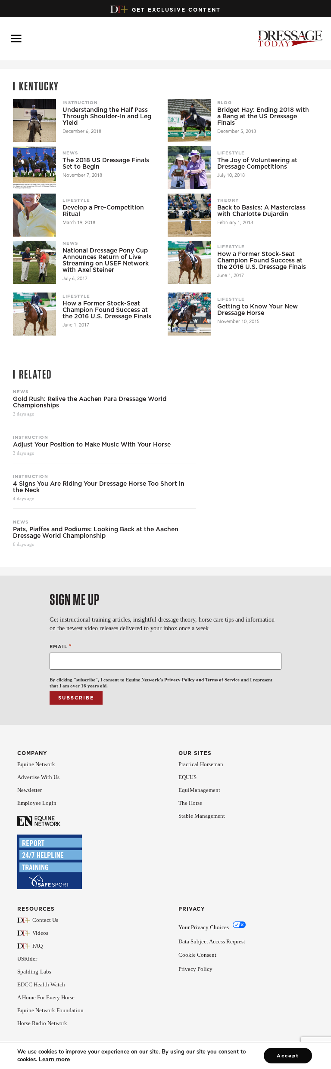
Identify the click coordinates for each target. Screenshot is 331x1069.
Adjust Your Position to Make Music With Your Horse (92, 444)
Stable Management (201, 816)
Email (61, 646)
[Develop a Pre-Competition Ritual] (34, 215)
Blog (224, 102)
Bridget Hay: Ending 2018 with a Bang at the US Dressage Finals (263, 116)
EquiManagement (199, 790)
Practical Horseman (200, 764)
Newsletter (29, 790)
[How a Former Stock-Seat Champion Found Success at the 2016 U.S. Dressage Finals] (189, 262)
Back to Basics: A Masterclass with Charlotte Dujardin (261, 210)
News (70, 153)
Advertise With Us (38, 777)
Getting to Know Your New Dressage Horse (257, 309)
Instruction (80, 102)
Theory (228, 200)
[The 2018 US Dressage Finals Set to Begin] (34, 167)
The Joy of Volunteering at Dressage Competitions (257, 163)
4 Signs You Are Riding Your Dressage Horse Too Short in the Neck (98, 487)
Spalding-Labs (34, 971)
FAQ (37, 946)
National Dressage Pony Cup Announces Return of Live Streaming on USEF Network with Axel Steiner (105, 260)
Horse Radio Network (42, 1023)
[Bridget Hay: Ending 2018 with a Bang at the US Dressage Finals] (189, 120)
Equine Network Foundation (50, 1010)
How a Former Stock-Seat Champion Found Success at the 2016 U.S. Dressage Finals (261, 260)
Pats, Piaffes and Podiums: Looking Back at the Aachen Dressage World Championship (95, 532)
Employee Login (36, 803)
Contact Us (45, 920)
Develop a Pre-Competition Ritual (103, 210)
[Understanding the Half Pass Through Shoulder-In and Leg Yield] (34, 120)
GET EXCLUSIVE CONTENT (176, 9)
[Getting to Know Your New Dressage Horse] (189, 314)
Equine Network (36, 764)
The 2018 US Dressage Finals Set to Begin (105, 163)
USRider (27, 958)
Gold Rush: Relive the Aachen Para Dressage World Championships (89, 402)
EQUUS (187, 777)
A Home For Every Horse (46, 997)
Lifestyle (231, 153)
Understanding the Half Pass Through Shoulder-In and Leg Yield (106, 116)
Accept (288, 1056)
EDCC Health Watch (41, 984)
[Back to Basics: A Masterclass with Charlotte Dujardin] (189, 215)
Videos (40, 933)
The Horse (190, 803)
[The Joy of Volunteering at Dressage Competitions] (189, 167)
